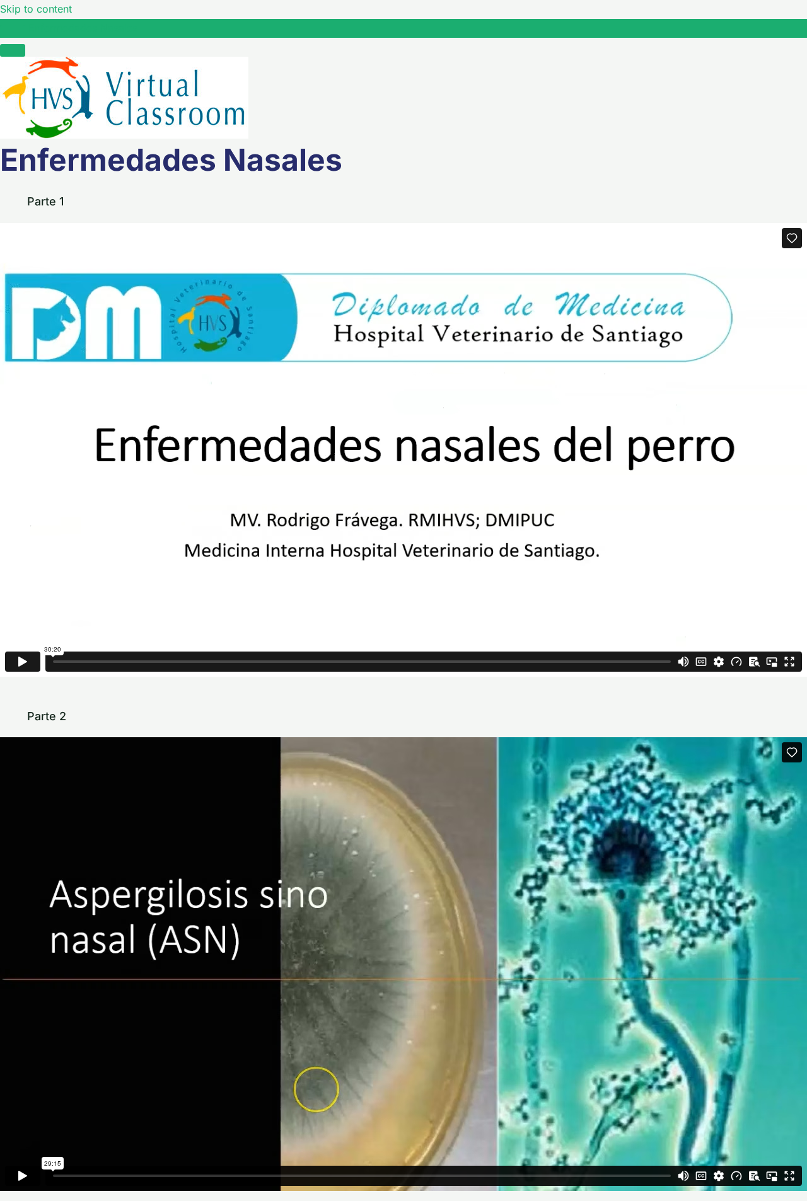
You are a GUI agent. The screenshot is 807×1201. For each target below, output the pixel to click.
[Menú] (12, 50)
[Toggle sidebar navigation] (12, 31)
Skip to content (36, 9)
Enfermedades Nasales (82, 27)
